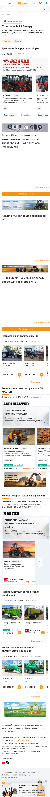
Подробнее (26, 115)
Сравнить (21, 54)
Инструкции (20, 772)
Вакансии (31, 772)
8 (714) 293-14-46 (22, 740)
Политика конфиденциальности (25, 775)
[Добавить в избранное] (19, 348)
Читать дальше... (9, 731)
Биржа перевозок (9, 777)
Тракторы (7, 15)
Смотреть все (37, 382)
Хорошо (41, 794)
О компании (7, 772)
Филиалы (5, 775)
